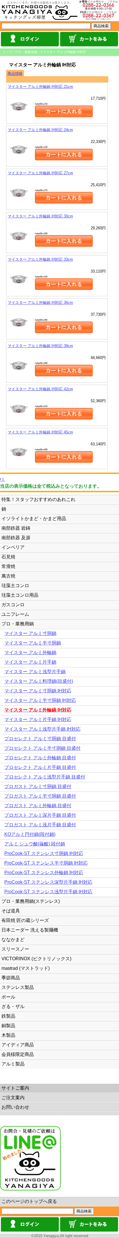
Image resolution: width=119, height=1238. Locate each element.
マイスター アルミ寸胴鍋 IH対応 (37, 690)
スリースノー (15, 949)
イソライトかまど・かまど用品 (33, 518)
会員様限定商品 (17, 1054)
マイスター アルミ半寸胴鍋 (32, 642)
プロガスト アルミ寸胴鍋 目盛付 (37, 786)
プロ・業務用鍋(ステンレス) (30, 901)
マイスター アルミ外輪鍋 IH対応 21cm (40, 86)
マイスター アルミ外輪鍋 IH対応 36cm (40, 302)
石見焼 (8, 556)
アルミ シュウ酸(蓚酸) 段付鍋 (34, 843)
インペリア (13, 547)
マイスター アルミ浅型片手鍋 (35, 671)
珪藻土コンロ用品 (19, 595)
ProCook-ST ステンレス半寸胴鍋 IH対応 (46, 863)
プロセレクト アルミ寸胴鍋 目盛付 (40, 738)
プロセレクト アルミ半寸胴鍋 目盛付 (42, 748)
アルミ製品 (13, 1063)
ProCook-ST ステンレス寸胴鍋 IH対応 (43, 853)
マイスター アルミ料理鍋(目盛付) (38, 681)
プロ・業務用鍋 (26, 52)
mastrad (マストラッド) (25, 968)
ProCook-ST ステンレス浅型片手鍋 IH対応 (48, 891)
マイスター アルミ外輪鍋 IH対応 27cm (40, 173)
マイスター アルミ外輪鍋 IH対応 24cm (40, 130)
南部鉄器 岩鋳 (15, 528)
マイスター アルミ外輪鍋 (30, 652)
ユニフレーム (15, 614)
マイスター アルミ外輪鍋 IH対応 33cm (40, 259)
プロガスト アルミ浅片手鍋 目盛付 (40, 824)
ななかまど (13, 939)
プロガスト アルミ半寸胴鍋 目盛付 (40, 796)
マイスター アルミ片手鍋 (30, 662)
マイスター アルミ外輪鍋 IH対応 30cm (40, 216)
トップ (7, 52)
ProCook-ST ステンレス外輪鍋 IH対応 (43, 872)
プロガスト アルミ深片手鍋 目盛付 (40, 815)
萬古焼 (8, 575)
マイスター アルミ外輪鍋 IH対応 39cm (40, 346)
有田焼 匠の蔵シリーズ (25, 920)
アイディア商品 (17, 1044)
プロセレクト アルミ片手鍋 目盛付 (40, 767)
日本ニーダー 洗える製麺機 (29, 929)
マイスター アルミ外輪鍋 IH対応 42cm (40, 389)
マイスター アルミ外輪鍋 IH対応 (63, 52)
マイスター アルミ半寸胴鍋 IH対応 (40, 700)
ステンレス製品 (17, 987)
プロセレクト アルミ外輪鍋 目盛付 (40, 757)
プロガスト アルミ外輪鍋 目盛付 (37, 805)
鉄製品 (8, 1016)
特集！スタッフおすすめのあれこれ (38, 499)
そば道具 (10, 910)
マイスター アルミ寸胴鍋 (30, 633)
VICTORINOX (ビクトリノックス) (36, 958)
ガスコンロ (13, 604)
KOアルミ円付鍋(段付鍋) (29, 834)
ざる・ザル (13, 1006)
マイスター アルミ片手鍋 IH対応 (37, 719)
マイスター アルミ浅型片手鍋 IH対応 (42, 729)
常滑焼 (8, 566)
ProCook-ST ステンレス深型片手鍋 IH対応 (48, 882)
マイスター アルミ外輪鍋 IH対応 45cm (40, 432)
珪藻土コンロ (15, 585)
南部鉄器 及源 (15, 537)
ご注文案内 (13, 1097)
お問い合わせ (15, 1107)
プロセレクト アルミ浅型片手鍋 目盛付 (44, 776)
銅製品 (8, 1025)
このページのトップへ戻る (29, 1201)
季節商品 (10, 977)
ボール (8, 996)
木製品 (8, 1035)
